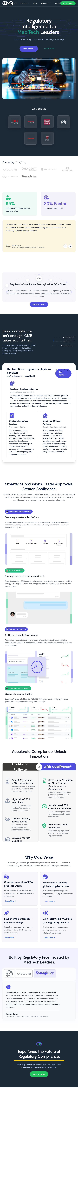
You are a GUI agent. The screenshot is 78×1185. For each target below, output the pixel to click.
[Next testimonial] (70, 246)
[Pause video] (39, 79)
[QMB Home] (7, 3)
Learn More (49, 49)
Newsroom (44, 3)
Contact (57, 3)
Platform (24, 3)
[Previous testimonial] (65, 246)
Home (15, 3)
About (35, 3)
